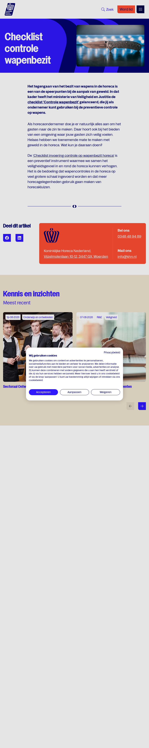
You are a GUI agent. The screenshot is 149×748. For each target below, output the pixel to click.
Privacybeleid (112, 352)
